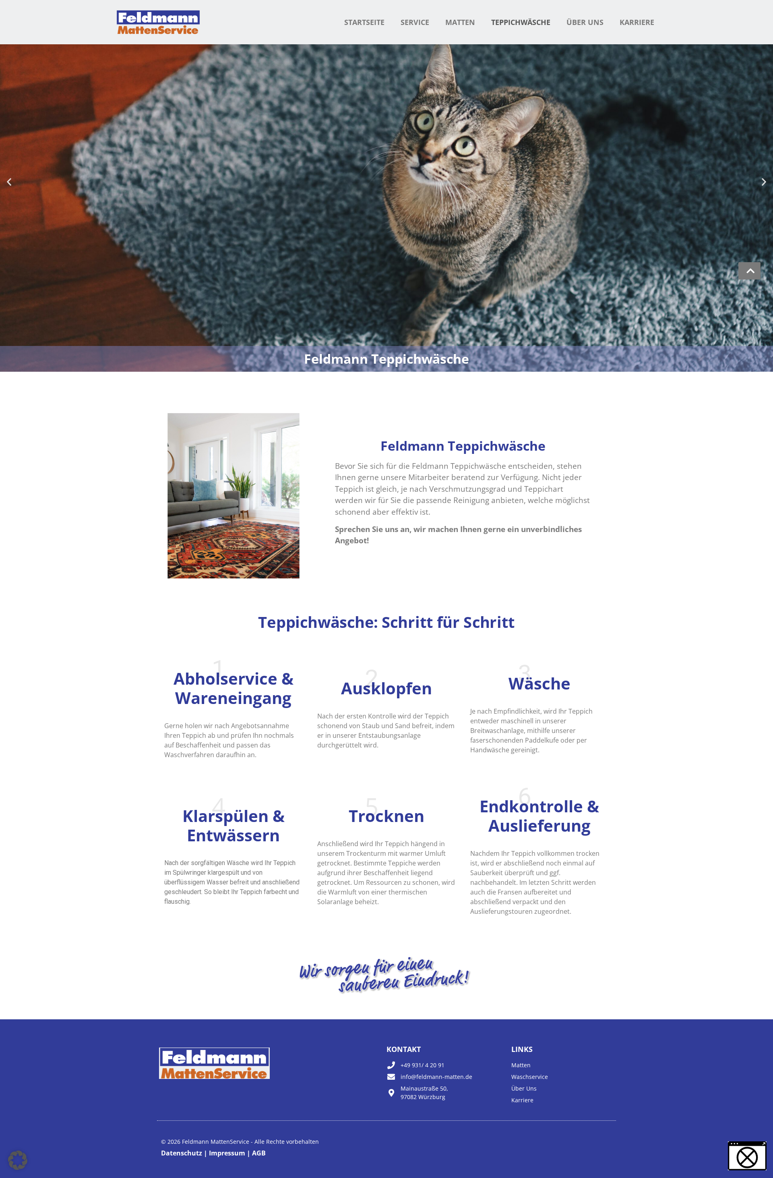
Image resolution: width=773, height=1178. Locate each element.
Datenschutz (182, 1153)
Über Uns (585, 22)
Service (415, 22)
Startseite (364, 22)
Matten (460, 22)
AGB (258, 1153)
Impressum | (228, 1153)
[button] (9, 181)
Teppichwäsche (520, 22)
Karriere (637, 22)
